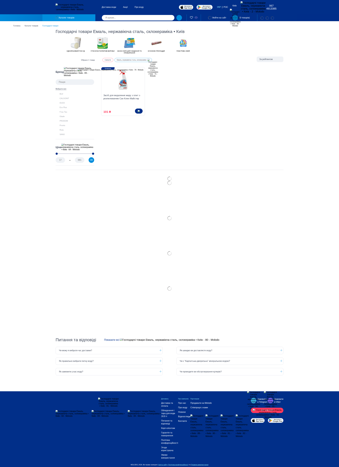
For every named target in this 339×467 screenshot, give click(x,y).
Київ (235, 6)
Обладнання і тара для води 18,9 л (168, 413)
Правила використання (199, 465)
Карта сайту (162, 465)
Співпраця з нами (199, 407)
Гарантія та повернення (167, 434)
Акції (125, 7)
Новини (182, 412)
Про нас (182, 403)
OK (91, 160)
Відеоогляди (184, 416)
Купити (139, 111)
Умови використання (168, 456)
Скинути (108, 60)
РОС (226, 7)
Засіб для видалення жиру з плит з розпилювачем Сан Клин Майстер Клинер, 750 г (121, 97)
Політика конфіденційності (169, 441)
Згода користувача (167, 449)
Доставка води (109, 7)
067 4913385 (271, 7)
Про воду (139, 7)
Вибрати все (61, 89)
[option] (75, 44)
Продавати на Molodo (201, 403)
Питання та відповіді (166, 422)
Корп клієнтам (168, 428)
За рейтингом (266, 59)
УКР (219, 7)
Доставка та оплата (167, 404)
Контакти (182, 421)
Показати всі (111, 339)
